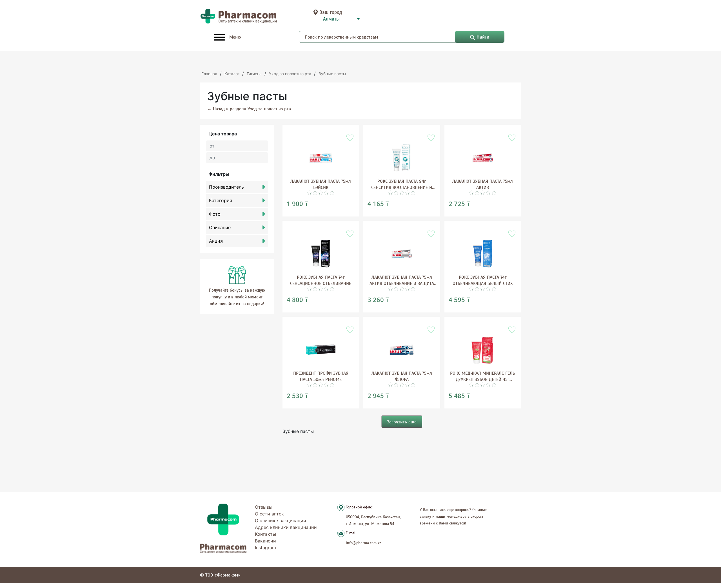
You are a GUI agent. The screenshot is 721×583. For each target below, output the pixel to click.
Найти (483, 37)
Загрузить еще (402, 421)
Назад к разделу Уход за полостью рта (249, 108)
